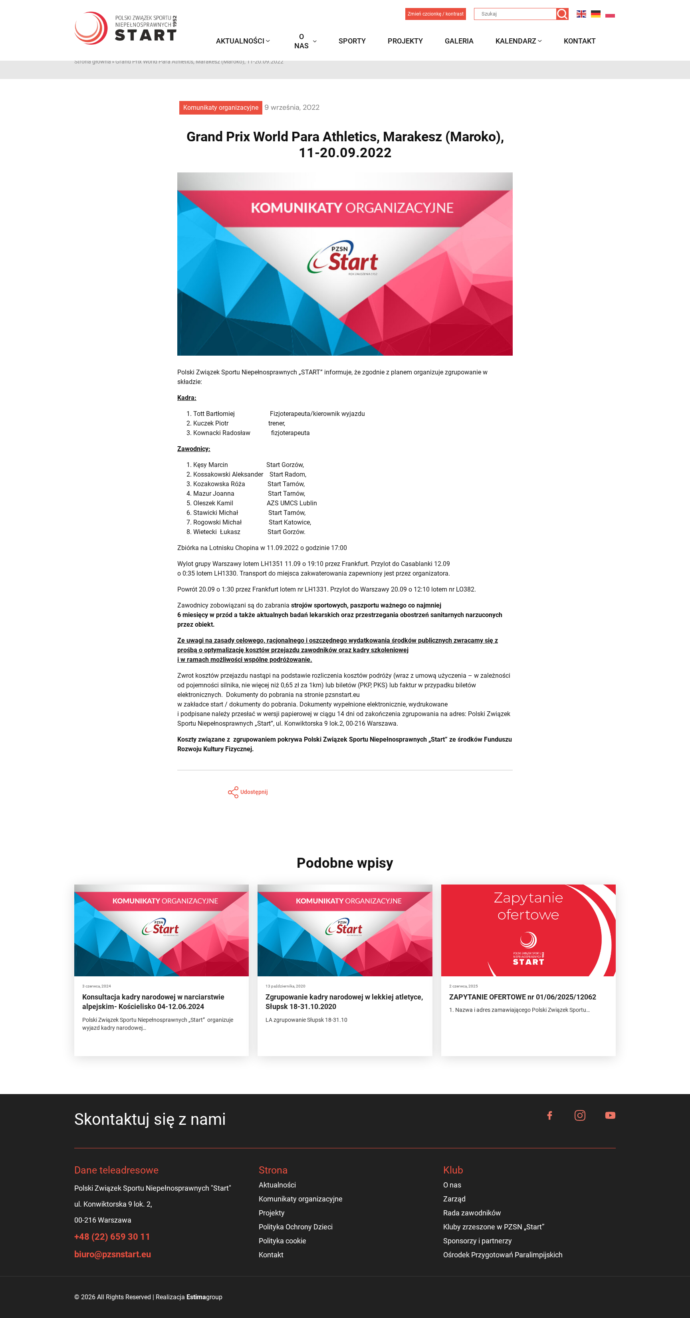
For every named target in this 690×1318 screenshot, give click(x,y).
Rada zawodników (472, 1213)
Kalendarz (516, 41)
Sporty (352, 41)
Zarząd (454, 1199)
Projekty (405, 41)
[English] (582, 14)
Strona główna (92, 61)
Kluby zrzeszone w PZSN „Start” (493, 1227)
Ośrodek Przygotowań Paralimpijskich (503, 1255)
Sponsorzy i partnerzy (477, 1241)
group (204, 1297)
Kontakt (580, 41)
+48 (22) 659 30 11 (112, 1237)
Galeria (459, 41)
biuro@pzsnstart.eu (112, 1254)
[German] (596, 14)
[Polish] (610, 14)
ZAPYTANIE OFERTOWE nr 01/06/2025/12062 (522, 997)
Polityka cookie (282, 1241)
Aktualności (240, 41)
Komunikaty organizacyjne (220, 107)
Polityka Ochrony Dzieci (296, 1227)
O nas (301, 41)
